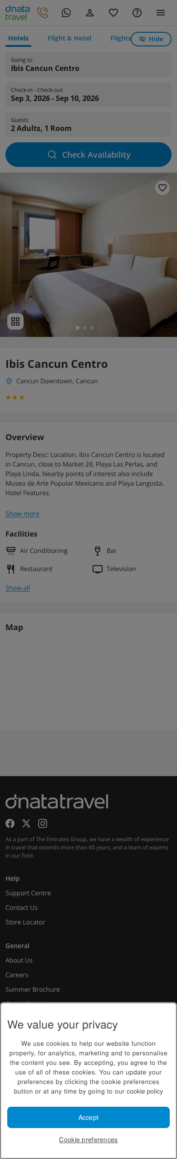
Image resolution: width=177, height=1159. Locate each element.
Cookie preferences (88, 1139)
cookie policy (145, 1090)
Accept (89, 1117)
